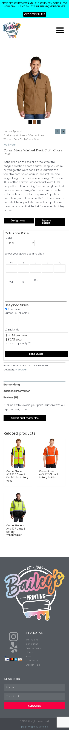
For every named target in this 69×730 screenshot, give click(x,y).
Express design (46, 222)
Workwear (21, 135)
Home (7, 131)
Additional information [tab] (17, 391)
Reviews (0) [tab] (11, 397)
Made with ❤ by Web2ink (34, 727)
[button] (60, 30)
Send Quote (36, 354)
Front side (14, 309)
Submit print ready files (25, 418)
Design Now (18, 220)
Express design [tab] (12, 384)
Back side (13, 329)
